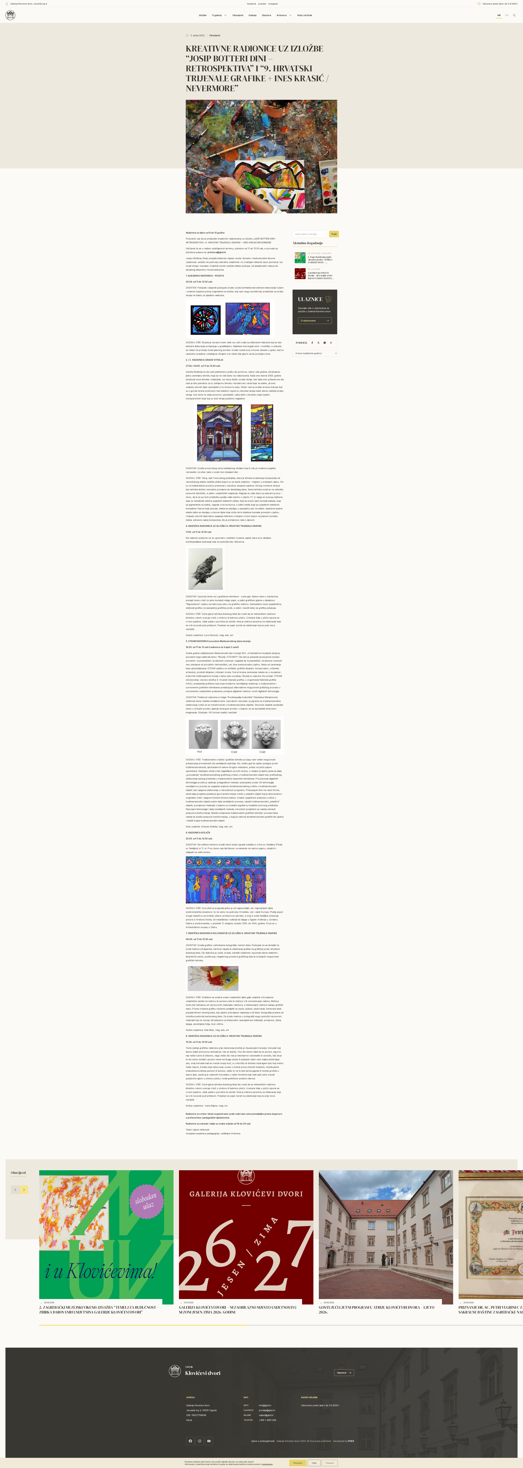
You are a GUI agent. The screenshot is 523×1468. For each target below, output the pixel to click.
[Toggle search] (514, 15)
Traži (334, 234)
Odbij (314, 1463)
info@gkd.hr (265, 1405)
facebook (251, 4)
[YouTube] (209, 1441)
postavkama (267, 1464)
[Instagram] (200, 1441)
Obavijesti (237, 15)
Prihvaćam (297, 1463)
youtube (262, 4)
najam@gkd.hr (266, 1415)
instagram (273, 4)
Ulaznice (266, 15)
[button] (15, 1189)
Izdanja (252, 15)
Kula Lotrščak (304, 15)
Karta (189, 1420)
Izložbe (203, 15)
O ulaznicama (308, 320)
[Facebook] (190, 1441)
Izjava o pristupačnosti (262, 1441)
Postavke (330, 1463)
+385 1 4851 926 (267, 1420)
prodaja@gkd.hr (267, 1410)
